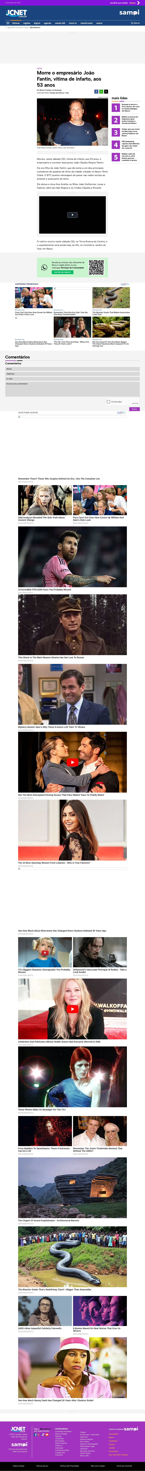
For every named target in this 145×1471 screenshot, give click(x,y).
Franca (112, 1444)
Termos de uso (42, 1466)
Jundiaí (112, 1448)
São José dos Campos (118, 1455)
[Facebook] (96, 92)
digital (37, 23)
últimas (16, 23)
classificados (86, 23)
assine (99, 23)
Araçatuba (113, 1434)
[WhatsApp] (101, 92)
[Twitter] (106, 92)
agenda (47, 23)
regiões (26, 23)
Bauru (111, 1437)
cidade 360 (60, 23)
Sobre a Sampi (18, 1466)
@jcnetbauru (45, 1429)
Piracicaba (113, 1451)
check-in (73, 23)
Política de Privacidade (69, 1466)
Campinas (113, 1441)
